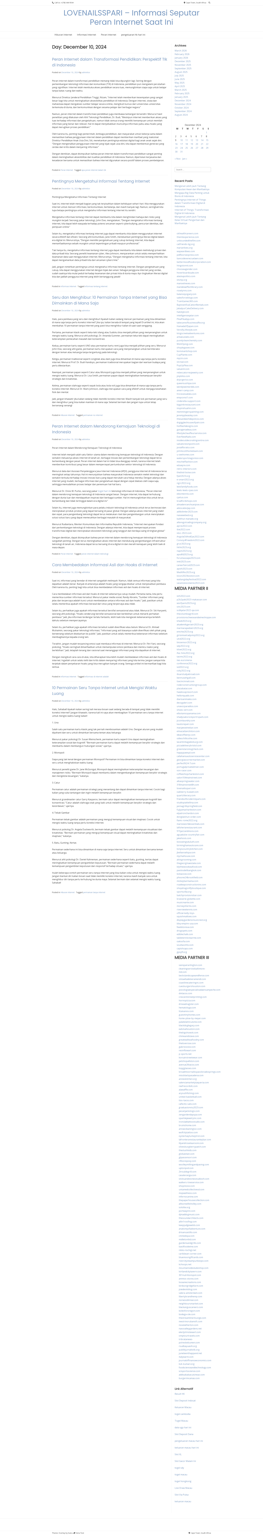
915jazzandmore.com (187, 831)
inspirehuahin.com (186, 408)
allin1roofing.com (188, 1221)
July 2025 (179, 75)
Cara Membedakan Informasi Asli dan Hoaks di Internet (105, 565)
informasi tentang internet (96, 286)
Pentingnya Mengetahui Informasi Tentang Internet (101, 181)
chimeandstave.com (189, 1036)
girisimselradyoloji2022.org (191, 635)
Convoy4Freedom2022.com (190, 540)
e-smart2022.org (185, 479)
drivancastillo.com (188, 1232)
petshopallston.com (189, 1061)
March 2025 (181, 89)
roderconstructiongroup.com (192, 684)
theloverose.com (187, 1043)
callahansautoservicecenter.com (193, 756)
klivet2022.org (184, 649)
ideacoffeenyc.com (186, 734)
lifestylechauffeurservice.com (191, 433)
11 (186, 140)
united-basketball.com (190, 1096)
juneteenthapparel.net (190, 1353)
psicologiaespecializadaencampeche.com (199, 989)
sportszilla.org (184, 891)
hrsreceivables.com (186, 393)
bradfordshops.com (187, 500)
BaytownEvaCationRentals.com (192, 304)
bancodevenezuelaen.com (190, 258)
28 (202, 147)
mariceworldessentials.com (190, 823)
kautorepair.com (185, 724)
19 (192, 144)
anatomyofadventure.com (192, 1228)
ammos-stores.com (188, 1278)
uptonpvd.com (186, 1168)
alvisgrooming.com (186, 859)
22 (207, 144)
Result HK (180, 1393)
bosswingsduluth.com (188, 841)
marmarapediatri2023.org (190, 628)
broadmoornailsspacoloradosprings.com (200, 1071)
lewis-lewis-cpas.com (187, 490)
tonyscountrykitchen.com (190, 848)
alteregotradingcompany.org (191, 522)
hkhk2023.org (184, 547)
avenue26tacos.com (189, 1064)
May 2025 (180, 82)
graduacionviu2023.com (191, 1107)
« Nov (178, 158)
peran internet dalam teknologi (95, 553)
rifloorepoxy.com (187, 1160)
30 (176, 151)
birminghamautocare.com (190, 845)
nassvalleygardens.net (190, 1328)
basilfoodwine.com (188, 1246)
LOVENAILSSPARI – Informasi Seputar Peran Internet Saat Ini (132, 17)
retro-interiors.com (186, 468)
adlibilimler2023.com (187, 511)
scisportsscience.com (189, 1371)
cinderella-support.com (188, 401)
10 (181, 140)
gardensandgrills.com (190, 1242)
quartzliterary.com (186, 795)
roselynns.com (184, 290)
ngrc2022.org (183, 483)
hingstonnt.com (185, 265)
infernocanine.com (188, 1196)
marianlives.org (185, 247)
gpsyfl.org (182, 952)
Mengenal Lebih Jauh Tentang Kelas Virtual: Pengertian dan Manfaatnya (190, 220)
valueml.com (183, 368)
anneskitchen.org (188, 1078)
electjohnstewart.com (190, 1332)
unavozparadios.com (187, 706)
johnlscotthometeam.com (190, 451)
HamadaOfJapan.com (187, 326)
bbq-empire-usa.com (187, 923)
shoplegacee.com (185, 347)
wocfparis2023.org (186, 603)
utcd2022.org (183, 638)
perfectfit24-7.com (186, 763)
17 (181, 144)
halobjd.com (183, 311)
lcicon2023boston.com (188, 575)
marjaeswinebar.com (187, 727)
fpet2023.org (183, 475)
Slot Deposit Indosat (185, 1400)
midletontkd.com (187, 1239)
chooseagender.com (187, 269)
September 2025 (183, 68)
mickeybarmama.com (187, 881)
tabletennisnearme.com (189, 937)
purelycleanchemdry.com (189, 340)
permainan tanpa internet (94, 892)
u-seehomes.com (185, 454)
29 (207, 147)
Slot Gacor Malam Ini (185, 1461)
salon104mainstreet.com (189, 777)
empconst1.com (185, 397)
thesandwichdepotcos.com (190, 418)
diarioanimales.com (186, 699)
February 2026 (182, 54)
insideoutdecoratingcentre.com (193, 440)
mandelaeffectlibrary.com (190, 286)
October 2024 (181, 107)
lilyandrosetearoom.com (191, 1143)
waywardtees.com (186, 251)
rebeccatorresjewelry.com (190, 372)
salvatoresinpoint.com (188, 443)
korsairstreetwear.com (190, 1057)
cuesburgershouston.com (192, 986)
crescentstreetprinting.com (193, 996)
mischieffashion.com (187, 461)
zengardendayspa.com (190, 1114)
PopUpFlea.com (185, 365)
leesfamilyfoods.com (187, 486)
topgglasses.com (187, 1068)
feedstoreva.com (185, 927)
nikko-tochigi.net (187, 1250)
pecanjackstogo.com (189, 1111)
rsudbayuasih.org (188, 1346)
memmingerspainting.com (190, 411)
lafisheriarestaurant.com (189, 827)
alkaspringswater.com (188, 781)
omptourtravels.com (189, 1335)
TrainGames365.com (187, 301)
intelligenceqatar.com (188, 315)
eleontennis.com (185, 493)
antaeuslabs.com (185, 336)
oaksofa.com (183, 941)
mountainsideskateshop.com (193, 1267)
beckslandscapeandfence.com (194, 975)
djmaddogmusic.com (189, 1214)
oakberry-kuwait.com (187, 791)
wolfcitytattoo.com (188, 1132)
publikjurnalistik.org (189, 1349)
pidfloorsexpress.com (188, 254)
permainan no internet (93, 415)
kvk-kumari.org (187, 1363)
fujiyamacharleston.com (189, 809)
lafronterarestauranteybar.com (195, 1139)
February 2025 (182, 93)
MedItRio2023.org (186, 572)
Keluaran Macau (183, 1407)
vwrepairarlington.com (190, 965)
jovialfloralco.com (185, 447)
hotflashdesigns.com (187, 426)
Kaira (70, 1533)
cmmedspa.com (186, 1235)
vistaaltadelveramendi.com (192, 979)
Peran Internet (108, 34)
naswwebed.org (185, 515)
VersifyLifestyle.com (187, 329)
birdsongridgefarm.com (191, 1285)
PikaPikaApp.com (185, 319)
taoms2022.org (184, 656)
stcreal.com (182, 361)
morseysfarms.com (186, 905)
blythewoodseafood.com (189, 866)
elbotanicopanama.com (189, 713)
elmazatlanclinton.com (188, 731)
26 (192, 147)
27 (197, 147)
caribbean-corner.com (190, 1253)
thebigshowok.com (188, 1032)
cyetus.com (182, 497)
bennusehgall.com (186, 677)
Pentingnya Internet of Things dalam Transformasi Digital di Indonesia (190, 203)
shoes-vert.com (184, 709)
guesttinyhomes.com (189, 1014)
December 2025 (183, 61)
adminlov (86, 72)
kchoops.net (185, 1264)
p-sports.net (185, 1053)
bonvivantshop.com (187, 351)
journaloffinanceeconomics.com (195, 1360)
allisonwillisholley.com (190, 1203)
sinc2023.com (183, 606)
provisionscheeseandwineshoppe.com (196, 617)
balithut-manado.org (187, 518)
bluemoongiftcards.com (191, 1257)
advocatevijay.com (186, 508)
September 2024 (183, 111)
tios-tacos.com (186, 1100)
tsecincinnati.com (185, 681)
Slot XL (178, 1454)
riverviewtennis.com (187, 909)
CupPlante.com (184, 354)
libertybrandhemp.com (190, 1296)
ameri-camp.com (185, 390)
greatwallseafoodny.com (191, 1039)
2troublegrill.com (187, 1171)
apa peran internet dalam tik (94, 170)
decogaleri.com (184, 702)
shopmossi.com (187, 1185)
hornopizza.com (187, 1000)
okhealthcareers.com (187, 233)
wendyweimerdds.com (188, 386)
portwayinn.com (187, 1210)
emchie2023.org (185, 631)
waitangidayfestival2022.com (191, 579)
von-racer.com (184, 770)
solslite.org (184, 1207)
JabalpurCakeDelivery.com (190, 308)
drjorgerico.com (185, 379)
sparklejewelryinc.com (190, 1118)
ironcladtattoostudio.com (192, 1121)
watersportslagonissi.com (190, 458)
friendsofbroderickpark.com (191, 798)
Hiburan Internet (63, 34)
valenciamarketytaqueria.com (194, 1082)
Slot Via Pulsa (181, 1494)
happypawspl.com (186, 752)
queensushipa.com (186, 383)
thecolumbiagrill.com (187, 613)
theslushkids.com (187, 1150)
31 (181, 151)
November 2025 (183, 64)
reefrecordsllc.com (188, 1086)
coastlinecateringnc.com (191, 982)
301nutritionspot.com (190, 1275)
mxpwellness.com (188, 1193)
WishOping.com (185, 344)
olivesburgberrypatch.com (192, 1146)
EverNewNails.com (186, 436)
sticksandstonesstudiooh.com (194, 1178)
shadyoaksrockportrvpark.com (192, 716)
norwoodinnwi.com (188, 1300)
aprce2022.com (184, 525)
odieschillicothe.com (187, 738)
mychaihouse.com (186, 856)
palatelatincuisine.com (190, 1021)
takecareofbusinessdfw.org (191, 322)
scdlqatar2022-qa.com (188, 610)
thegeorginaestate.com (189, 863)
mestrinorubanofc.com (190, 1321)
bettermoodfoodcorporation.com (194, 261)
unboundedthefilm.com (188, 240)
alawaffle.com (186, 1089)
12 (192, 140)
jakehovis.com (184, 838)
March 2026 (181, 50)
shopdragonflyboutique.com (191, 888)
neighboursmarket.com (191, 1303)
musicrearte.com (185, 902)
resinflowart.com (187, 1050)
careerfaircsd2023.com (188, 565)
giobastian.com (186, 1153)
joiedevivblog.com (188, 1289)
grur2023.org (183, 543)
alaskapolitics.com (186, 276)
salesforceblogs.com (187, 297)
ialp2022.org (183, 645)
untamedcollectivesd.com (191, 1189)
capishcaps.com (185, 948)
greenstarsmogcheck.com (190, 749)
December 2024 (183, 100)
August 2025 (181, 72)
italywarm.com (186, 1356)
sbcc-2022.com (184, 533)
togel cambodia (182, 1414)
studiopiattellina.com (187, 802)
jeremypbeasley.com (187, 415)
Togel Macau (181, 1420)
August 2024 (181, 114)
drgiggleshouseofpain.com (190, 422)
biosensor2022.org (186, 642)
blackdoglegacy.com (189, 1025)
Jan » (184, 158)
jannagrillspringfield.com (189, 806)
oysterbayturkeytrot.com (191, 1135)
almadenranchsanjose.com (190, 504)
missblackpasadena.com (191, 1075)
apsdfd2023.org (185, 554)
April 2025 (180, 86)
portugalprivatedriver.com (190, 766)
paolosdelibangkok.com (189, 870)
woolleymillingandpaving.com (194, 1164)
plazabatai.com (184, 688)
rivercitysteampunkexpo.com (193, 1260)
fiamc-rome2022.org (187, 820)
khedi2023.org (184, 620)
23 (176, 147)
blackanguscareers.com (191, 1307)
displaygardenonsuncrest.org (192, 919)
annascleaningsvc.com (190, 1128)
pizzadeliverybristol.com (189, 745)
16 (176, 144)
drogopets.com (184, 930)
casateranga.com (187, 1175)
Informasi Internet (86, 34)
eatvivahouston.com (189, 1029)
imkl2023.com (184, 561)
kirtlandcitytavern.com (190, 1271)
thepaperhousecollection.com (194, 1200)
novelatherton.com (188, 1325)
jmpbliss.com (183, 376)
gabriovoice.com (187, 1046)
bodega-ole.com (187, 1314)
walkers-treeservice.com (191, 1182)
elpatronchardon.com (188, 813)
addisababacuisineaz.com (192, 1374)
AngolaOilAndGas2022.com (190, 536)
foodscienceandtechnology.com (195, 1367)
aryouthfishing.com (189, 1093)
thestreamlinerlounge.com (192, 1317)
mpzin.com (182, 358)
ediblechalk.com (185, 934)
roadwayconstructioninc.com (191, 884)
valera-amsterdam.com (190, 1292)
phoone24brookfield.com (189, 877)
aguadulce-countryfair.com (190, 834)
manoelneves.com (186, 283)
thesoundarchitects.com (191, 1218)
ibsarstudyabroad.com (188, 674)
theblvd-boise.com (186, 472)
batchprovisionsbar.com (189, 895)
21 (202, 144)
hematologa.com (187, 1007)
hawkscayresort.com (187, 692)
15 (207, 140)
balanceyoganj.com (186, 294)
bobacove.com (184, 873)
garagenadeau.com (186, 429)
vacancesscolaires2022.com (191, 582)
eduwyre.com (183, 465)
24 (181, 147)
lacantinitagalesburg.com (190, 741)
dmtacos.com (185, 993)
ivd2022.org (183, 667)
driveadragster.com (189, 1004)
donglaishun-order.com (189, 816)
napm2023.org (184, 550)
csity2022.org (183, 670)
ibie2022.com (183, 529)
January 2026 (181, 57)
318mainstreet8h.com (188, 784)
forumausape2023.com (188, 557)
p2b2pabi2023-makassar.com (192, 599)
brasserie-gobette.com (188, 898)
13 (197, 140)
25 (186, 147)
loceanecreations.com (190, 1282)
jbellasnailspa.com (186, 852)
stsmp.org (182, 279)
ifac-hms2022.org (186, 653)
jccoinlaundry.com (186, 720)
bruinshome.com (187, 1125)
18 (186, 144)
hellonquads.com (185, 695)
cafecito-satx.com (187, 1103)
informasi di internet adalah (97, 676)
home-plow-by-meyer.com (192, 1018)
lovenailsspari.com (186, 788)
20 (197, 144)
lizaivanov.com (186, 1011)
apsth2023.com (184, 568)
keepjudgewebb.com (189, 1225)
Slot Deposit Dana (184, 1434)
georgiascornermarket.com (191, 759)
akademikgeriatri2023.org (190, 624)
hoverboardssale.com (188, 272)
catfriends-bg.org (186, 244)
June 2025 (180, 79)
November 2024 (183, 104)
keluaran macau (183, 1501)
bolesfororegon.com (189, 1310)
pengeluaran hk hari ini (133, 34)
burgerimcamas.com (189, 1378)
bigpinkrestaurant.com (188, 404)
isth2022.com (183, 595)
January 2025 (181, 96)
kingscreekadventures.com (190, 333)
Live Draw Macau (183, 1487)
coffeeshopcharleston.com (190, 774)
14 (202, 140)
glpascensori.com (188, 1157)
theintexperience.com (188, 237)
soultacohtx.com (185, 944)
